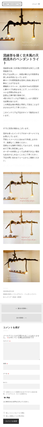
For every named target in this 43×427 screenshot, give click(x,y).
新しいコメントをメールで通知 (15, 413)
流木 (14, 297)
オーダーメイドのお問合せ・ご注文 (17, 165)
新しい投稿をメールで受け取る (15, 416)
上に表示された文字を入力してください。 (16, 401)
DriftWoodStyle (12, 4)
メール (6, 373)
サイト (5, 382)
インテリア (8, 297)
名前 (5, 363)
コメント (6, 341)
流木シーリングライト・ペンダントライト (22, 294)
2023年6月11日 (8, 291)
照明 (19, 297)
